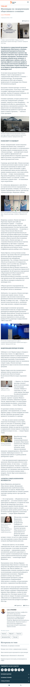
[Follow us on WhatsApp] (15, 669)
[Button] (25, 21)
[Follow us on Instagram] (5, 669)
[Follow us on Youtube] (2, 669)
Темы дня (4, 6)
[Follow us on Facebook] (9, 669)
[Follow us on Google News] (19, 669)
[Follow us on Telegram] (12, 669)
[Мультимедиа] (9, 685)
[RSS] (22, 669)
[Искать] (21, 685)
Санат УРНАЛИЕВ (5, 14)
